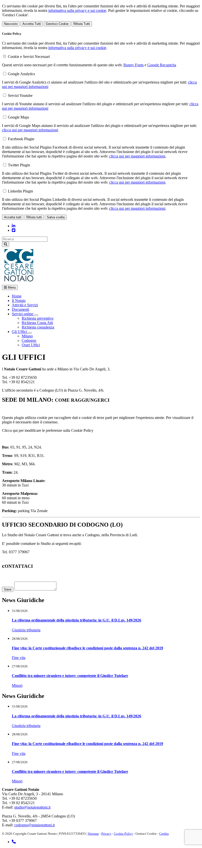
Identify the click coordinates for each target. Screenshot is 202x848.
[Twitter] (13, 230)
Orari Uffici (31, 345)
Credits (164, 833)
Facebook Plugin (21, 139)
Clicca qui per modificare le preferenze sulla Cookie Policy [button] (47, 430)
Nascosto (10, 24)
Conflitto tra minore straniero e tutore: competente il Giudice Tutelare (70, 676)
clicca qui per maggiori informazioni (30, 130)
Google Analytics (21, 74)
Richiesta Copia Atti (37, 323)
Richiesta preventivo (37, 318)
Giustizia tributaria (26, 630)
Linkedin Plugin (20, 191)
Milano (27, 336)
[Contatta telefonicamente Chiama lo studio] (14, 842)
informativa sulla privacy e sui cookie (77, 10)
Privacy (106, 833)
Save (7, 589)
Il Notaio (19, 300)
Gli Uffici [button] (20, 331)
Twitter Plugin (19, 165)
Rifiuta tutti (34, 217)
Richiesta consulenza (38, 327)
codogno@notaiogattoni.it (34, 825)
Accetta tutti (12, 217)
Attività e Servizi (25, 305)
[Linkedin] (13, 226)
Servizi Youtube (20, 95)
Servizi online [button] (23, 314)
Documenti (20, 309)
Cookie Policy (123, 833)
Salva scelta (56, 217)
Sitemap (93, 833)
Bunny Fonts (133, 65)
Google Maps (18, 117)
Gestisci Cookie (57, 24)
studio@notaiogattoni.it (32, 807)
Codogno (29, 340)
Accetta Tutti (31, 24)
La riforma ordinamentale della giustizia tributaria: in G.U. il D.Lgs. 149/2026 (76, 620)
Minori (17, 685)
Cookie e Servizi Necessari (29, 56)
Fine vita (18, 658)
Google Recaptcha (161, 65)
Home (16, 296)
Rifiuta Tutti (81, 24)
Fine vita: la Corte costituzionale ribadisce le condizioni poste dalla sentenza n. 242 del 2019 (87, 648)
